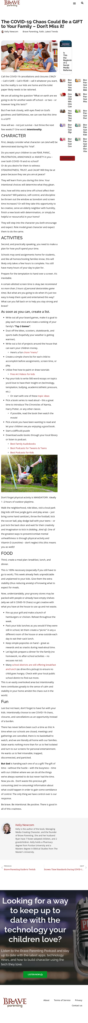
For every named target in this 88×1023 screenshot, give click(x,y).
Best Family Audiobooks (23, 443)
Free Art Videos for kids (22, 374)
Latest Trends (51, 31)
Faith (41, 31)
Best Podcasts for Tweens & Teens (28, 448)
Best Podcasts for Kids (22, 452)
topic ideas (44, 395)
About (46, 1000)
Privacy (78, 1000)
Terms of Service (62, 1000)
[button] (74, 3)
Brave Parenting (30, 31)
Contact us (77, 1005)
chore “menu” (30, 352)
